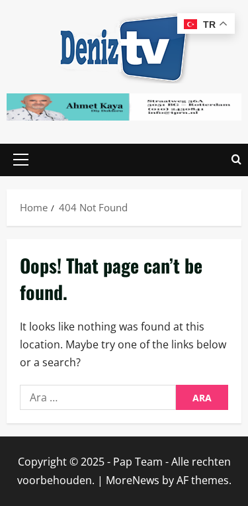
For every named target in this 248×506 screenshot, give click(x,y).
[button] (21, 160)
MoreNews (132, 480)
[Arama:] (98, 397)
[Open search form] (236, 160)
